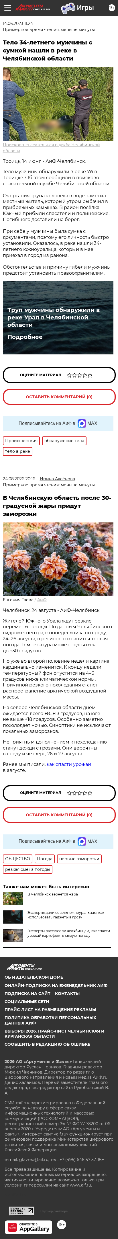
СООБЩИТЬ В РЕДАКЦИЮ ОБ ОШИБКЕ (47, 1044)
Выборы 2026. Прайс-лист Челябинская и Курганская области (55, 1034)
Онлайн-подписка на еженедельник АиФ (56, 985)
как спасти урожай (68, 764)
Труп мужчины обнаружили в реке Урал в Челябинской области (53, 317)
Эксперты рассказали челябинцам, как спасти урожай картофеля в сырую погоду (68, 933)
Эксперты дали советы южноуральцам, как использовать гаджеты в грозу (65, 914)
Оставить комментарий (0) (59, 396)
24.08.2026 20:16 (19, 478)
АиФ (42, 599)
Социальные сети (27, 1001)
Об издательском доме (34, 977)
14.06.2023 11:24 (18, 23)
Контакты (67, 993)
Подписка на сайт (27, 993)
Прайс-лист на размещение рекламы (50, 1009)
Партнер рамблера (54, 1211)
